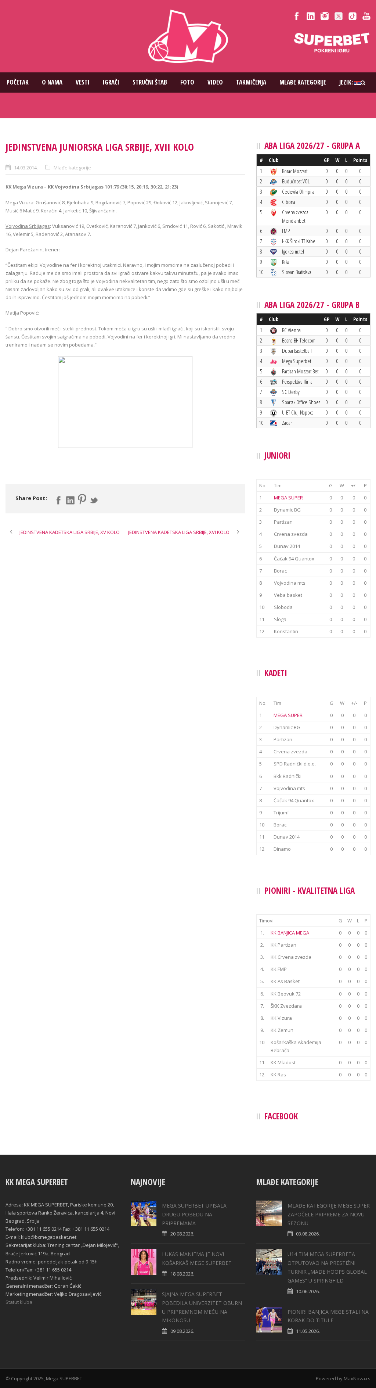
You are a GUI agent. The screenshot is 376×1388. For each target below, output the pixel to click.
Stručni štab (150, 82)
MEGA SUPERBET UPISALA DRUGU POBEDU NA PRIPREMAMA (194, 1214)
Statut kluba (19, 1302)
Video (215, 82)
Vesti (83, 82)
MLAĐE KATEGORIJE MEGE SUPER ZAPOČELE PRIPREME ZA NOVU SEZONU (329, 1214)
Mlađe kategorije (302, 82)
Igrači (111, 82)
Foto (187, 82)
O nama (52, 82)
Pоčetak (18, 82)
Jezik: (346, 82)
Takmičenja (251, 82)
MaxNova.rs (357, 1378)
